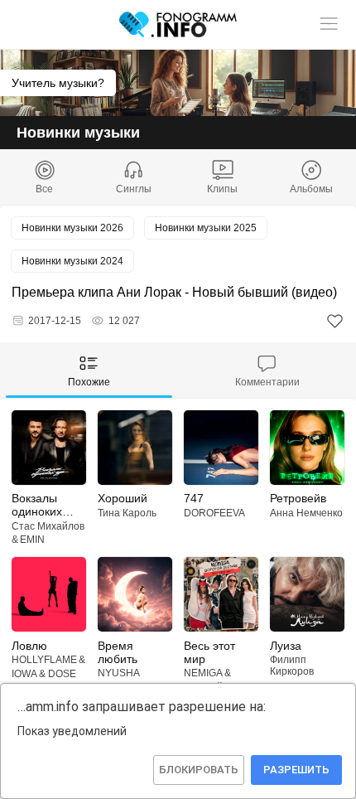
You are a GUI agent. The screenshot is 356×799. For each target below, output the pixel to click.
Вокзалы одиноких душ (37, 505)
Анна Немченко (306, 513)
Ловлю (29, 645)
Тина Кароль (127, 513)
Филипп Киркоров (292, 665)
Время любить (117, 652)
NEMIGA (203, 673)
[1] (334, 321)
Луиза (285, 645)
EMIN (32, 539)
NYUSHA (119, 673)
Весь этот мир (209, 652)
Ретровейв (298, 498)
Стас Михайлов (48, 526)
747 (194, 498)
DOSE (62, 674)
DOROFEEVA (214, 513)
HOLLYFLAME (44, 660)
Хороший (122, 498)
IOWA (24, 674)
